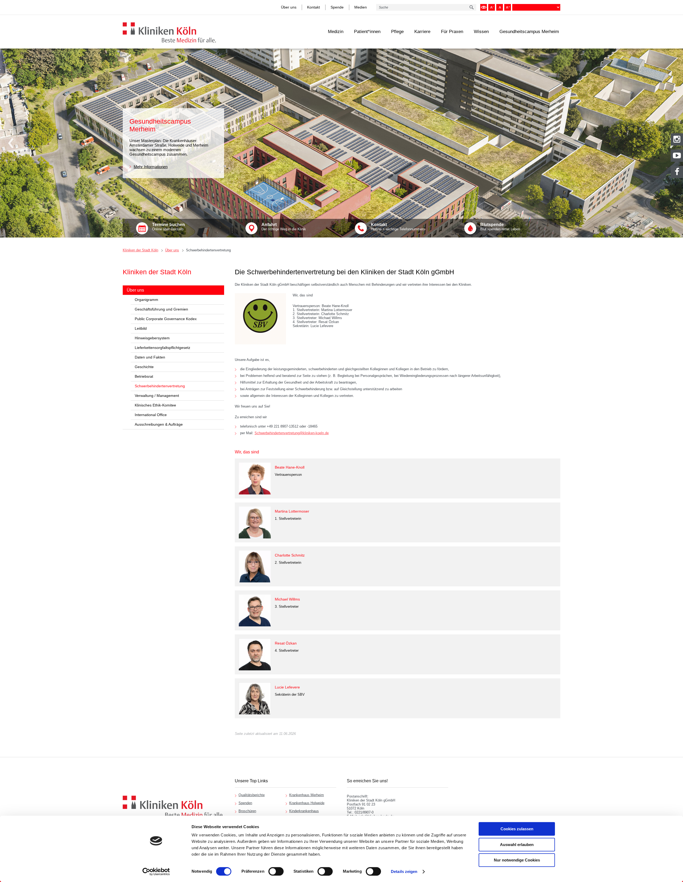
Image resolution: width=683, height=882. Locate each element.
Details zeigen (404, 871)
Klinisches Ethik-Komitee (155, 405)
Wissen (481, 31)
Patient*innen (367, 31)
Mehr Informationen (151, 166)
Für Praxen (452, 31)
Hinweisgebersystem (152, 338)
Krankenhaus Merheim (306, 795)
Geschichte (144, 367)
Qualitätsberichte (252, 795)
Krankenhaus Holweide (306, 803)
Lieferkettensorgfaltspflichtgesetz (162, 347)
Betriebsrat (144, 376)
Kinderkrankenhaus (304, 811)
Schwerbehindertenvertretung (208, 250)
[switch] (276, 871)
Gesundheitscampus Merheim (529, 31)
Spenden (245, 803)
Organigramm (146, 299)
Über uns (288, 7)
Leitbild (141, 328)
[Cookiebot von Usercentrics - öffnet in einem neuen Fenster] (156, 872)
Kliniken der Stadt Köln (140, 250)
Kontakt (313, 7)
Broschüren (247, 811)
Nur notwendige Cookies (517, 860)
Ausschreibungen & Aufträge (159, 424)
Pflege (397, 31)
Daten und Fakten (150, 357)
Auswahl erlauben (517, 844)
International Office (151, 415)
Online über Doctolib (168, 226)
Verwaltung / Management (157, 395)
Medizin (335, 31)
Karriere (422, 31)
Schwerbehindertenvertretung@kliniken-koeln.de (292, 433)
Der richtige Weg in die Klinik (283, 226)
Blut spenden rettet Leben (500, 226)
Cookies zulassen (517, 829)
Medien (360, 7)
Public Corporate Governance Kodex (166, 319)
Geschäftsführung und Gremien (161, 309)
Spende (337, 7)
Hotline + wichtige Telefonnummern (398, 226)
